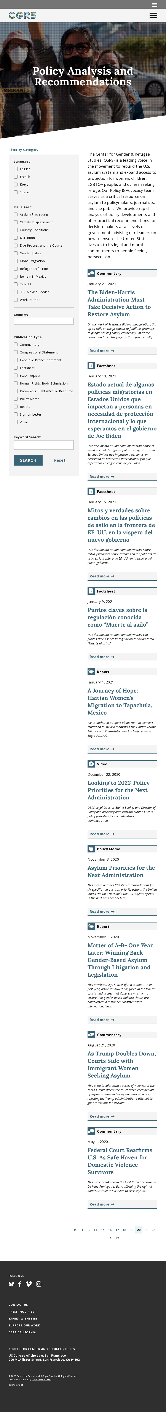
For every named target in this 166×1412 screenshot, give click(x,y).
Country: (21, 315)
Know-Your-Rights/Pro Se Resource (46, 391)
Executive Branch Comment (40, 360)
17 (117, 1230)
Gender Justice (31, 253)
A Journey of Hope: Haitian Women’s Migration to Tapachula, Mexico (120, 701)
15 (102, 1230)
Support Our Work (24, 1325)
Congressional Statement (39, 352)
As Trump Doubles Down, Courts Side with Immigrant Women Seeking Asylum (122, 1064)
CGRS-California (22, 1332)
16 (110, 1230)
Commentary (29, 344)
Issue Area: (23, 207)
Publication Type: (28, 337)
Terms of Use (16, 1384)
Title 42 (25, 284)
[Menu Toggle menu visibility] (154, 4)
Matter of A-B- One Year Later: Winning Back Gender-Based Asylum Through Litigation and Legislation (120, 960)
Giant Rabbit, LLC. (41, 1379)
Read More (100, 350)
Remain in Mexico (33, 276)
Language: (23, 162)
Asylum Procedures (34, 214)
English (25, 169)
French (25, 177)
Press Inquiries (21, 1311)
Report (25, 407)
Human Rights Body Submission (44, 383)
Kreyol (24, 184)
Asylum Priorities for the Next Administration (121, 871)
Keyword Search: (27, 437)
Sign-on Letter (30, 414)
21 (146, 1230)
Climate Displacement (36, 222)
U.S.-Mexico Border (34, 292)
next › (110, 1238)
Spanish (26, 192)
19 (131, 1230)
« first (75, 1230)
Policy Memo (30, 399)
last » (117, 1238)
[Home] (22, 15)
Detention (27, 238)
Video (24, 422)
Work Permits (30, 300)
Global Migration (32, 261)
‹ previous (82, 1230)
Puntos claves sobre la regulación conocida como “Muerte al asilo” (118, 617)
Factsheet (27, 368)
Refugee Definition (34, 269)
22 (153, 1230)
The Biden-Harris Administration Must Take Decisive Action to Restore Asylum (119, 303)
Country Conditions (34, 230)
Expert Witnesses (23, 1318)
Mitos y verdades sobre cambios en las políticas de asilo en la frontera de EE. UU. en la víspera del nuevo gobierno (121, 525)
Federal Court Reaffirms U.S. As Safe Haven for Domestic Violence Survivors (120, 1161)
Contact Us (18, 1305)
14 (95, 1230)
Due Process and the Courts (41, 245)
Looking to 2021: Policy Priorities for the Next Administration (119, 790)
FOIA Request (30, 376)
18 (124, 1230)
